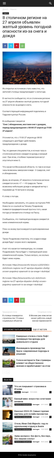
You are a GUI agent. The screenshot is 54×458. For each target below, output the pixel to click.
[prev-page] (4, 372)
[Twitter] (10, 45)
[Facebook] (5, 45)
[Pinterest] (16, 45)
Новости (13, 9)
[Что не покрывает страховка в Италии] (8, 390)
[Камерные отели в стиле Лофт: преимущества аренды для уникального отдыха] (9, 339)
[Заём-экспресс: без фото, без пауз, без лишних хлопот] (8, 440)
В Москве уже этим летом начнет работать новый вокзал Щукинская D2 (40, 318)
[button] (4, 3)
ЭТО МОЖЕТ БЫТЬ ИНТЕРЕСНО (17, 330)
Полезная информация (23, 404)
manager (25, 392)
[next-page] (8, 372)
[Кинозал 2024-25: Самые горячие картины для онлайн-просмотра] (8, 415)
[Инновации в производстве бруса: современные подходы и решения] (9, 351)
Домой (5, 9)
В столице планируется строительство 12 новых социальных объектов (13, 318)
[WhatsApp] (22, 45)
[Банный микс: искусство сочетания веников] (8, 402)
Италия (17, 392)
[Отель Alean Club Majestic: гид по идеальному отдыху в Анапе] (8, 427)
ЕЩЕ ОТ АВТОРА (40, 330)
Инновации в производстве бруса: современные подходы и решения (32, 351)
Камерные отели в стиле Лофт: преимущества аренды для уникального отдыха (32, 339)
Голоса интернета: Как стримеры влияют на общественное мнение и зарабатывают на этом (33, 363)
